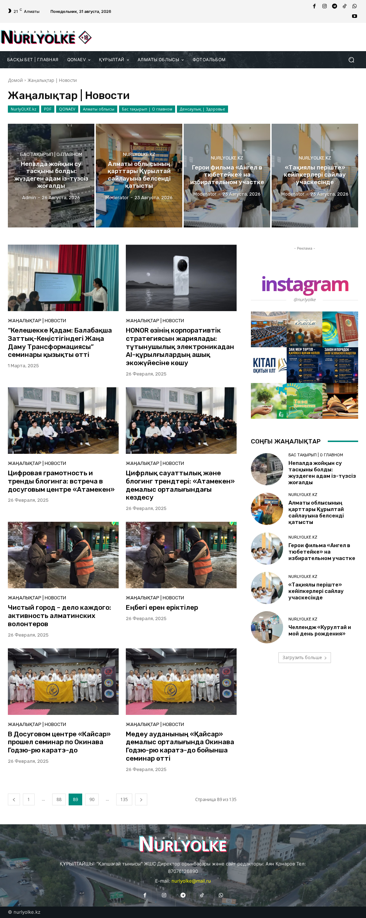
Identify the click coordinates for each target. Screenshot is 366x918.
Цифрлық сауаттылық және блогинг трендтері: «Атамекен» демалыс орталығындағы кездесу (180, 485)
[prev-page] (14, 799)
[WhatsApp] (355, 6)
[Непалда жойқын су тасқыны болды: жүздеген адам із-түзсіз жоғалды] (51, 175)
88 (58, 799)
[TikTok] (345, 6)
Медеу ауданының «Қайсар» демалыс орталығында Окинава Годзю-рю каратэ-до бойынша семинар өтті (180, 746)
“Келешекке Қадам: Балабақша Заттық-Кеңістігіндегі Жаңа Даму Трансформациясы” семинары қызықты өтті (60, 342)
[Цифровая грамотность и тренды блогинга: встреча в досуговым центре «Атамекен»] (63, 420)
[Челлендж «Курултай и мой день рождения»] (267, 627)
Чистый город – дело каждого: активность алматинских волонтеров (59, 615)
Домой (15, 80)
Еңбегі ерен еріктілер (162, 607)
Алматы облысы (98, 109)
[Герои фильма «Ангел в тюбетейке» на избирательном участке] (227, 175)
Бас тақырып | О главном (147, 109)
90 (91, 799)
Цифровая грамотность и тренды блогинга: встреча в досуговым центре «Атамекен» (61, 481)
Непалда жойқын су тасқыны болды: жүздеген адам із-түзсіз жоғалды (322, 473)
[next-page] (141, 799)
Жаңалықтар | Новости (37, 320)
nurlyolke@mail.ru (191, 881)
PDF (47, 109)
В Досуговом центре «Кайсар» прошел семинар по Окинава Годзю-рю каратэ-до (59, 742)
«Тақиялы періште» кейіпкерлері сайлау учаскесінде (316, 591)
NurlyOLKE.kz (23, 109)
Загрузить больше (302, 657)
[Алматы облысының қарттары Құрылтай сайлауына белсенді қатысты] (139, 175)
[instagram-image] (269, 329)
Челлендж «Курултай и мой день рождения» (319, 630)
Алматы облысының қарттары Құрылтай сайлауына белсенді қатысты (316, 512)
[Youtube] (355, 16)
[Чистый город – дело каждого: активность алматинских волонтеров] (63, 555)
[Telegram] (335, 6)
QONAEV (67, 109)
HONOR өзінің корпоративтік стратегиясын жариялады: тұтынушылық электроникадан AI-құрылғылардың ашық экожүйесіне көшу (180, 346)
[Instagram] (325, 6)
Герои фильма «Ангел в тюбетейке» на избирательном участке (321, 551)
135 (124, 799)
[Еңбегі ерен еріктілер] (181, 555)
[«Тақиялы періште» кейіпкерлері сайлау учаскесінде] (315, 175)
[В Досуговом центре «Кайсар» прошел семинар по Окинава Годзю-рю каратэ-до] (63, 681)
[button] (351, 59)
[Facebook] (315, 6)
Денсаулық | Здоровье (202, 109)
